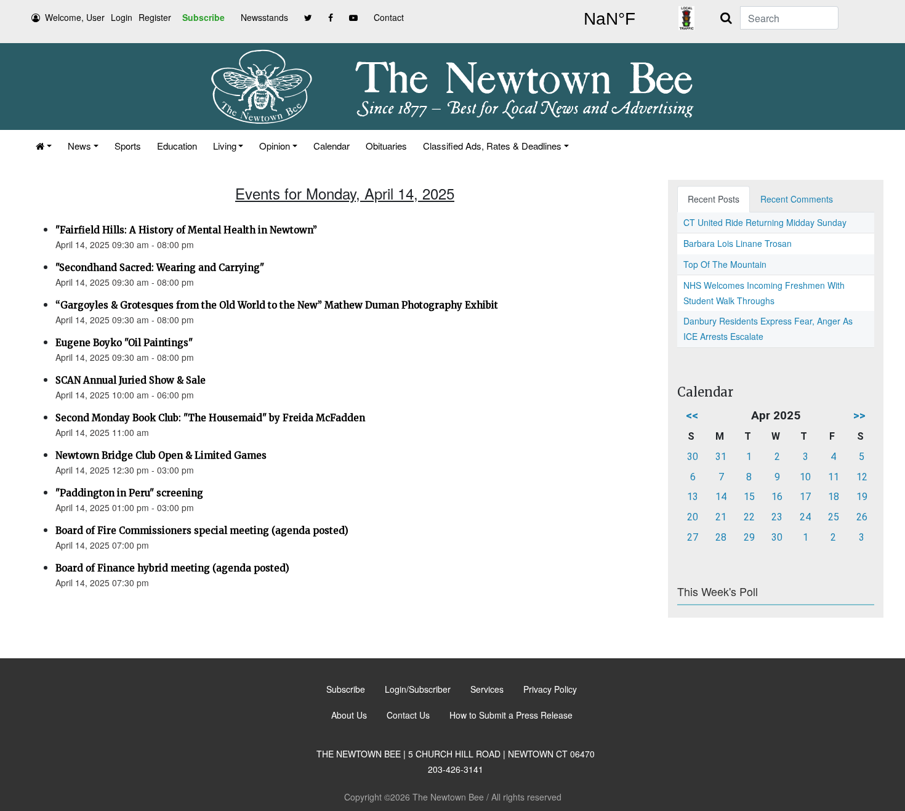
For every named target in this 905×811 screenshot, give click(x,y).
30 (692, 456)
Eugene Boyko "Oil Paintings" (124, 343)
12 (861, 477)
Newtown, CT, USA (609, 19)
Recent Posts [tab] (713, 199)
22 (749, 517)
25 (833, 517)
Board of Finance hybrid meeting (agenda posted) (172, 568)
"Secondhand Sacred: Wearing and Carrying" (159, 267)
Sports (128, 145)
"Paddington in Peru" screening (129, 493)
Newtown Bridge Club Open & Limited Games (161, 455)
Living (224, 145)
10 (805, 477)
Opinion (274, 145)
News (79, 145)
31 (720, 456)
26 (861, 517)
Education (177, 145)
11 (833, 477)
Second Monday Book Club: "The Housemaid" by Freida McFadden (210, 418)
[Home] (44, 145)
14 (720, 496)
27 (692, 537)
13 (692, 496)
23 (776, 517)
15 (749, 496)
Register (155, 17)
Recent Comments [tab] (796, 199)
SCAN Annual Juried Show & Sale (130, 380)
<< (692, 415)
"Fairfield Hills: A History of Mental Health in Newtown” (186, 230)
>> (859, 415)
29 (749, 537)
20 (692, 517)
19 (861, 496)
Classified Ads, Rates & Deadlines (492, 145)
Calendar (331, 145)
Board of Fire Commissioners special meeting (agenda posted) (201, 530)
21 (720, 517)
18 (833, 496)
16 (776, 496)
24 (805, 517)
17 (805, 496)
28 (720, 537)
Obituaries (386, 145)
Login (121, 17)
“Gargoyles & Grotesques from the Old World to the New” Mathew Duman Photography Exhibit (276, 305)
